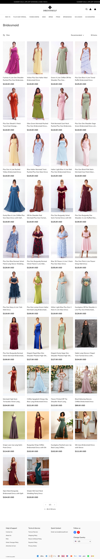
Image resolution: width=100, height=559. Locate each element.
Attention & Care (11, 546)
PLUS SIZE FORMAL (19, 17)
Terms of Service (33, 532)
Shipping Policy (32, 535)
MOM (44, 17)
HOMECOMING (34, 17)
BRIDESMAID (67, 17)
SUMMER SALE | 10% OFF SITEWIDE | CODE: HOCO (30, 2)
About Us (8, 535)
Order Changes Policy (12, 542)
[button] (86, 9)
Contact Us (9, 532)
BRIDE (51, 17)
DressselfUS (12, 556)
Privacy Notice (32, 546)
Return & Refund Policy (35, 539)
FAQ (7, 539)
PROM (58, 17)
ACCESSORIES (90, 17)
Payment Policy (32, 542)
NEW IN (7, 17)
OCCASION (78, 17)
